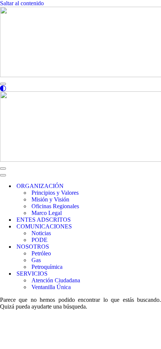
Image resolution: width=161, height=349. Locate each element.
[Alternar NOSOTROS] (127, 247)
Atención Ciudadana (55, 280)
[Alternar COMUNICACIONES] (127, 227)
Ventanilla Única (51, 287)
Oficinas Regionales (55, 206)
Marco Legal (46, 213)
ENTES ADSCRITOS (43, 219)
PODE (39, 240)
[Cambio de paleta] (80, 88)
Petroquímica (47, 267)
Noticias (41, 233)
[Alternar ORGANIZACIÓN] (127, 186)
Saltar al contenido (22, 3)
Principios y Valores (55, 192)
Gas (36, 260)
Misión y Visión (50, 199)
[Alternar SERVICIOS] (127, 274)
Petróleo (41, 253)
